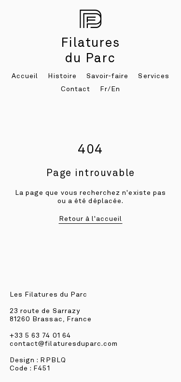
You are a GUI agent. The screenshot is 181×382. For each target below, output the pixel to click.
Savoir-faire (107, 76)
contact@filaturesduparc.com (64, 343)
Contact (75, 89)
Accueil (25, 76)
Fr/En (110, 89)
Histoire (62, 76)
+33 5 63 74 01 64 (40, 335)
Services (153, 76)
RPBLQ (53, 360)
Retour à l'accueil (91, 218)
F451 (41, 368)
